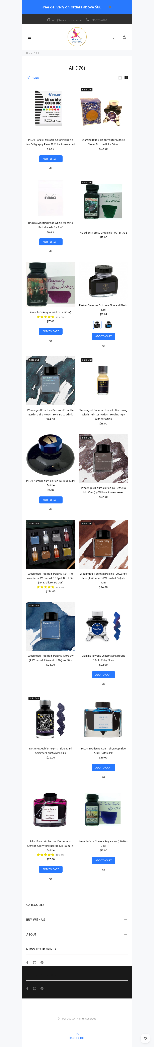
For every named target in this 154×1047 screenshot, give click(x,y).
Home (29, 53)
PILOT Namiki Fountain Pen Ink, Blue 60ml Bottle (50, 483)
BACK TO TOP (77, 1038)
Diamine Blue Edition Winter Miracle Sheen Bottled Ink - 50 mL (103, 142)
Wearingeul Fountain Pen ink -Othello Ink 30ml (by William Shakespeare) (103, 490)
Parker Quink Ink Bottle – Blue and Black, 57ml (103, 307)
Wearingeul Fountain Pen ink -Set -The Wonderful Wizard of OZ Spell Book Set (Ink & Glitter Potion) (51, 578)
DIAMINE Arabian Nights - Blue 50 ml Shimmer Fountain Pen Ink (50, 750)
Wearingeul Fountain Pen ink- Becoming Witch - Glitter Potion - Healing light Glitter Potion (103, 414)
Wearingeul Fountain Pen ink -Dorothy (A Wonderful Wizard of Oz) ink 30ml (51, 658)
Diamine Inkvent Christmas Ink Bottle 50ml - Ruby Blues (103, 658)
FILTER (35, 78)
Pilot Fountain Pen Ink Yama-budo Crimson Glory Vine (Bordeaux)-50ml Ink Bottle (50, 846)
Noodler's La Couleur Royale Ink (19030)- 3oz (103, 843)
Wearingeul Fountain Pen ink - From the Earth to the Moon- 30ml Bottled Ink (50, 412)
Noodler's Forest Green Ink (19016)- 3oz (103, 233)
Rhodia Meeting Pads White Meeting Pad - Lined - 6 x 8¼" (50, 225)
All (37, 53)
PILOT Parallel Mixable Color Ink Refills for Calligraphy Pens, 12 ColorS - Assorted (50, 142)
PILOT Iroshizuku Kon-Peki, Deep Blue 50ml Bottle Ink (103, 750)
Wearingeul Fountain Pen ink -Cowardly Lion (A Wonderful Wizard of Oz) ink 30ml (103, 578)
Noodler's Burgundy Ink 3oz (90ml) (50, 312)
